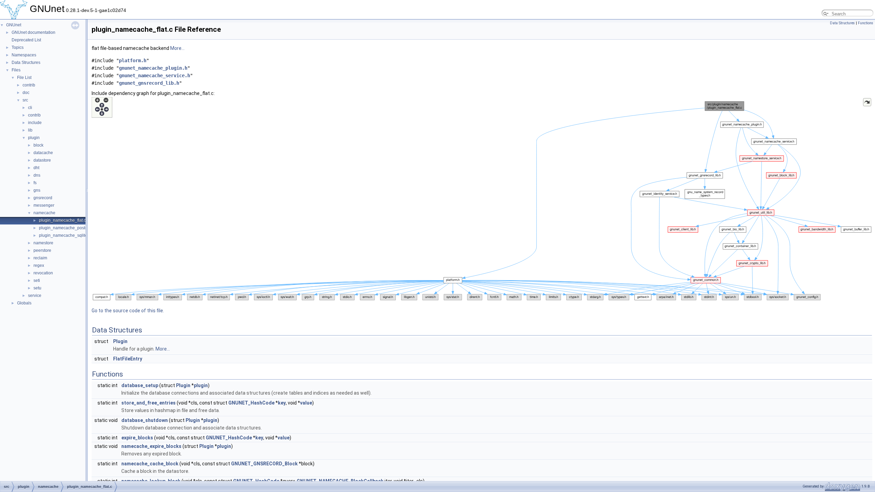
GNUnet (13, 25)
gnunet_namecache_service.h (154, 75)
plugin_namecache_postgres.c (67, 228)
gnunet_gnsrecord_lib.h (149, 83)
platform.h (132, 60)
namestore (43, 243)
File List (24, 77)
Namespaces (24, 55)
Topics (18, 47)
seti (36, 280)
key (282, 403)
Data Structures (26, 62)
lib (30, 130)
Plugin (120, 341)
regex (38, 265)
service (34, 295)
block (38, 145)
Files (16, 70)
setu (37, 288)
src (25, 100)
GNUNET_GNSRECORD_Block (264, 463)
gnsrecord (42, 197)
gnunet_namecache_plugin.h (153, 68)
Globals (24, 303)
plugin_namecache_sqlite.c (64, 235)
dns (36, 175)
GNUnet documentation (33, 32)
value (306, 403)
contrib (29, 85)
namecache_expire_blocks (151, 446)
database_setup (139, 385)
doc (26, 92)
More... (177, 48)
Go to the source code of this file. (128, 310)
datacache (43, 152)
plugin (34, 137)
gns (36, 190)
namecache (44, 212)
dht (36, 167)
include (35, 122)
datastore (42, 160)
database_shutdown (144, 420)
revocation (43, 273)
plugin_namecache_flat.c (62, 220)
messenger (43, 205)
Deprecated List (26, 40)
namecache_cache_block (149, 463)
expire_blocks (137, 437)
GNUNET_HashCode (251, 403)
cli (30, 107)
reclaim (40, 258)
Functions (865, 23)
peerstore (42, 250)
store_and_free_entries (148, 403)
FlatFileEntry (127, 358)
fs (35, 182)
